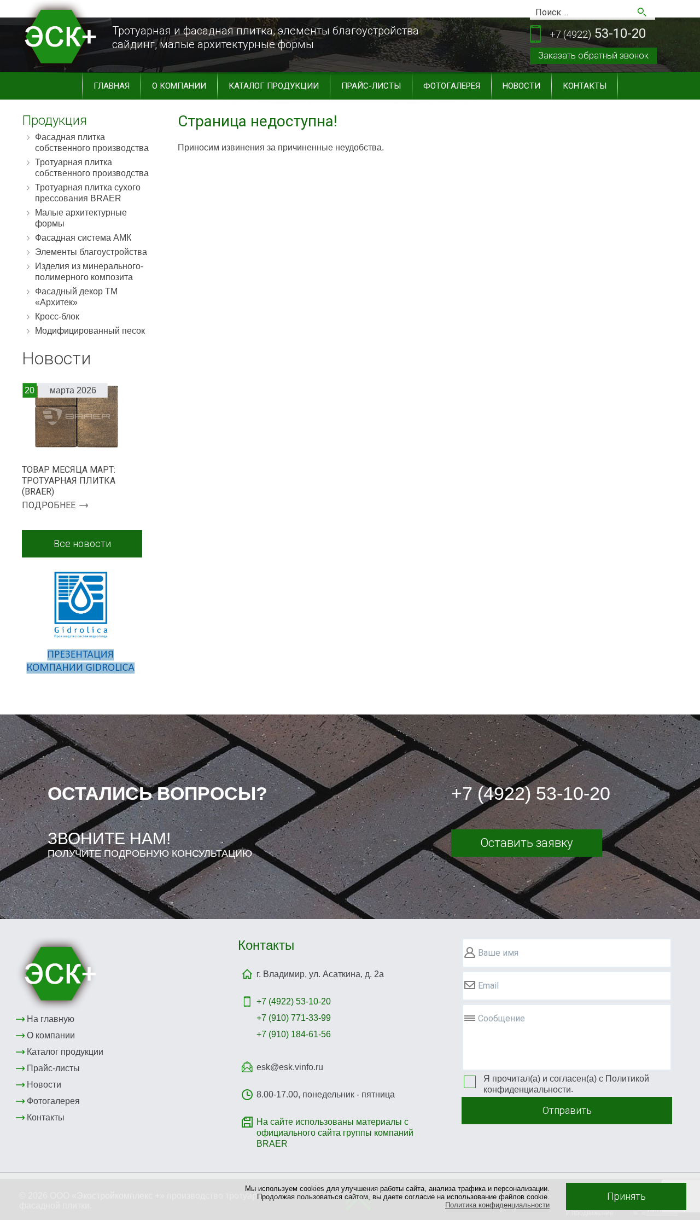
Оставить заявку (526, 843)
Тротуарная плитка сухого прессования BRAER (88, 193)
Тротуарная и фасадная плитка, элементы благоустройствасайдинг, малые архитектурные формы (265, 37)
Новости (521, 86)
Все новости (82, 543)
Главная (112, 86)
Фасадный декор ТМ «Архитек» (76, 297)
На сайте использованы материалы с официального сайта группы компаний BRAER (334, 1132)
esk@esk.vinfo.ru (289, 1067)
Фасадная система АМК (83, 237)
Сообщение (501, 1018)
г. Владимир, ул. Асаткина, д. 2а (320, 974)
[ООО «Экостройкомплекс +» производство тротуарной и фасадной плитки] (58, 973)
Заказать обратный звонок (593, 55)
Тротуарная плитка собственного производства (92, 168)
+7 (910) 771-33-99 (293, 1018)
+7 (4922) (293, 1001)
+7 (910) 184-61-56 (293, 1034)
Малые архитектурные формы (81, 218)
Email (488, 985)
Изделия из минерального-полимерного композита (89, 272)
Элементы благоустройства (91, 252)
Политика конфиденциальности (497, 1205)
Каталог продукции (274, 86)
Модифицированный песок (90, 330)
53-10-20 (598, 33)
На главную (50, 1019)
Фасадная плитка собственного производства (92, 142)
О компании (179, 86)
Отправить (567, 1110)
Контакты (584, 86)
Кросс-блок (57, 316)
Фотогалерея (451, 86)
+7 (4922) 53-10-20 (530, 793)
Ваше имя (498, 953)
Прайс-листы (371, 86)
